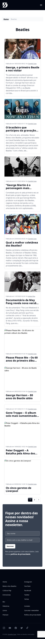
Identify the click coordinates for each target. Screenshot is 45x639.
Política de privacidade (32, 615)
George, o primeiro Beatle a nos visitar (22, 68)
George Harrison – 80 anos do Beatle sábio (19, 396)
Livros (5, 610)
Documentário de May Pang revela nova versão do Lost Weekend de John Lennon (22, 304)
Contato (27, 606)
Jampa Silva (31, 296)
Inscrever (10, 546)
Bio (4, 602)
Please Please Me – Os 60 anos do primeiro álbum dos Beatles (22, 360)
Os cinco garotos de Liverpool (18, 489)
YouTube (27, 586)
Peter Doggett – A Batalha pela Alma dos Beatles (20, 453)
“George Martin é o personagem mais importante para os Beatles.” (18, 189)
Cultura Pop (7, 590)
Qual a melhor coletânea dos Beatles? (22, 244)
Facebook (27, 590)
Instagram (28, 582)
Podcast (5, 615)
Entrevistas (7, 595)
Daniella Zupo (32, 64)
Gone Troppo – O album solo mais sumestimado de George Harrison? (21, 416)
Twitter (26, 595)
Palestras (6, 606)
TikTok (26, 599)
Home (6, 19)
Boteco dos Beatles (9, 586)
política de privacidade (20, 554)
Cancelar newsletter (31, 610)
